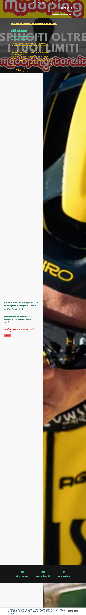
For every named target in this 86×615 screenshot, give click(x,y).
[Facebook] (62, 8)
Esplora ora (7, 335)
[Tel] (71, 8)
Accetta (70, 611)
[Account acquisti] (52, 2)
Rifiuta (76, 611)
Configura (12, 613)
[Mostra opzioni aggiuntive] (32, 8)
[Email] (68, 8)
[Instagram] (65, 8)
